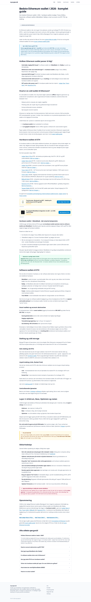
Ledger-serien (62, 194)
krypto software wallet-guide (41, 41)
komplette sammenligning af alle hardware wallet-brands (42, 194)
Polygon (63, 426)
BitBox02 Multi (25, 179)
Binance (39, 391)
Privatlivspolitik (50, 589)
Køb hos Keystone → (27, 186)
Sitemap (49, 593)
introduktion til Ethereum (59, 521)
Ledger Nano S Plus (27, 156)
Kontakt (48, 587)
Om (47, 585)
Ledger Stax (62, 83)
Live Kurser (66, 2)
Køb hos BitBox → (34, 181)
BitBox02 (32, 510)
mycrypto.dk (14, 2)
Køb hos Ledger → (35, 158)
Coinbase (32, 391)
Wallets (59, 2)
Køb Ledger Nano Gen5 (63, 202)
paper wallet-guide (57, 134)
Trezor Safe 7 (25, 174)
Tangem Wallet (26, 188)
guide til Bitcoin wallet (51, 39)
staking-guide (28, 384)
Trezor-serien (23, 196)
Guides (72, 2)
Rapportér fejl (50, 591)
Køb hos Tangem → (34, 190)
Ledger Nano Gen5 (27, 161)
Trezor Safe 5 (25, 170)
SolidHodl (52, 454)
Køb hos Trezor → (32, 172)
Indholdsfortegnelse (28, 25)
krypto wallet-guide (30, 523)
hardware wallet (32, 356)
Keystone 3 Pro (32, 85)
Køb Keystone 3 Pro (64, 212)
